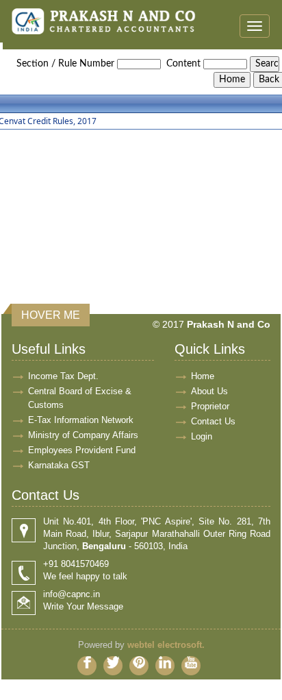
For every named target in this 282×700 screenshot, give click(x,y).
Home (202, 376)
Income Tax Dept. (63, 376)
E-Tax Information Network (80, 420)
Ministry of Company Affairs (83, 435)
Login (201, 436)
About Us (209, 391)
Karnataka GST (59, 465)
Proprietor (210, 406)
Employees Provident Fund (82, 450)
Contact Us (213, 421)
